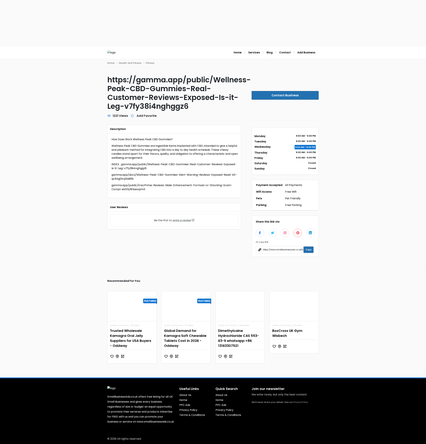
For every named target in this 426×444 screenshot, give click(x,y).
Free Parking (293, 205)
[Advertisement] (213, 23)
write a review (182, 220)
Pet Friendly (293, 198)
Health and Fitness (130, 63)
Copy (308, 249)
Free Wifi (290, 192)
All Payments (293, 185)
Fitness (150, 63)
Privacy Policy (300, 402)
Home (111, 63)
